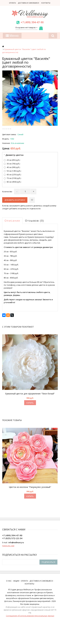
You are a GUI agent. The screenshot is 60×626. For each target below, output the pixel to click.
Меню (14, 36)
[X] (12, 315)
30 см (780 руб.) (13, 163)
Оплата (12, 3)
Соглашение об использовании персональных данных (30, 616)
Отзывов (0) (34, 220)
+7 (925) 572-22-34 (12, 538)
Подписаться (48, 562)
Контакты (45, 3)
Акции (16, 581)
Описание (12, 220)
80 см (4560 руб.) (14, 182)
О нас (9, 581)
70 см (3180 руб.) (14, 178)
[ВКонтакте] (4, 315)
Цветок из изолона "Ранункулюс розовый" (30, 487)
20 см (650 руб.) (13, 160)
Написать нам (8, 545)
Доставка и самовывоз (28, 3)
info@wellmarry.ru (16, 542)
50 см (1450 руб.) (14, 171)
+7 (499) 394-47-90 (32, 22)
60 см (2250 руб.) (14, 174)
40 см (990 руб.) (13, 167)
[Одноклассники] (8, 315)
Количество (7, 191)
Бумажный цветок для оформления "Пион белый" (30, 393)
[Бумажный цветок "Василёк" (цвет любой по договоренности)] (30, 98)
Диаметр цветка (14, 155)
